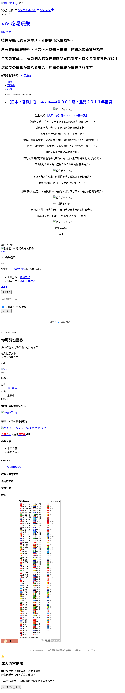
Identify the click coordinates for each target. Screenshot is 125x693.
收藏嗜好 (25, 277)
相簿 (9, 81)
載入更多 (6, 292)
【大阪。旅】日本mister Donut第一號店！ (68, 115)
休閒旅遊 (26, 75)
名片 (9, 89)
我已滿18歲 (7, 687)
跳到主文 (6, 32)
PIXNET (39, 650)
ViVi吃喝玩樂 (15, 23)
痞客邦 (17, 269)
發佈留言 (6, 311)
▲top (4, 286)
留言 (23, 269)
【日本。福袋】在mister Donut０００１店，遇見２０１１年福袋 (59, 102)
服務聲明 (91, 650)
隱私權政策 (80, 650)
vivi (3, 251)
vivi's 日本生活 (28, 281)
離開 (18, 687)
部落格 (11, 85)
